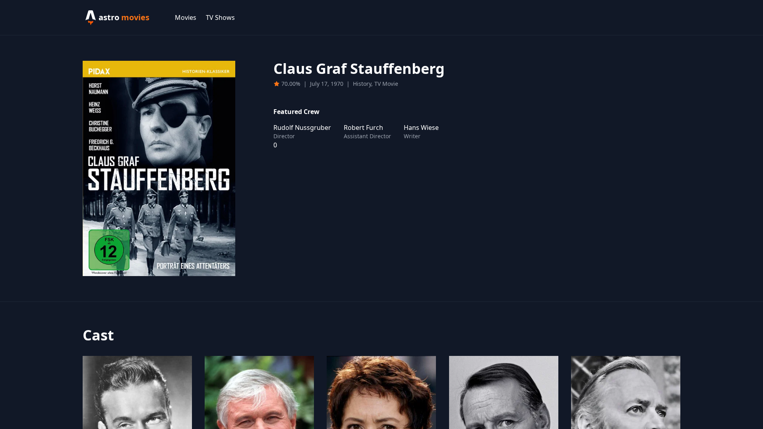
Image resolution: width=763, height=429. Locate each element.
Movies (185, 17)
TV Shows (220, 17)
